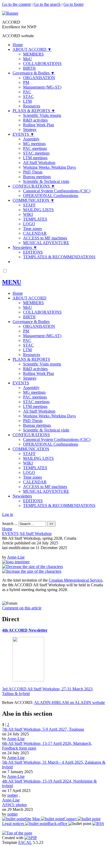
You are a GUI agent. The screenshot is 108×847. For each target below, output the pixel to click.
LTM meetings (35, 158)
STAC (28, 96)
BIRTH (29, 68)
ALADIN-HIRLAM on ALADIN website (69, 702)
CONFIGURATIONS (34, 186)
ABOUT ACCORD (32, 49)
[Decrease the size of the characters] (32, 566)
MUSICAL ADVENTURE (46, 243)
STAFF (29, 205)
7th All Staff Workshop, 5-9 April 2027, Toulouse (43, 729)
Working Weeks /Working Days (49, 167)
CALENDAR (35, 233)
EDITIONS (33, 252)
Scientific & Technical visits (46, 181)
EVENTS (23, 134)
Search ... (10, 523)
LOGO (29, 224)
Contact (71, 819)
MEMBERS (33, 54)
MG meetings (34, 143)
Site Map (33, 819)
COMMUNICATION (34, 200)
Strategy (30, 129)
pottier (12, 795)
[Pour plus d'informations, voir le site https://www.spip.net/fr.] (30, 837)
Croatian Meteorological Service (75, 580)
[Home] (10, 13)
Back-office (58, 823)
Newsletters (25, 247)
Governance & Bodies (34, 73)
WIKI (28, 214)
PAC (27, 92)
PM (26, 82)
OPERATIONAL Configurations (50, 195)
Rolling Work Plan (38, 125)
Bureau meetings (37, 176)
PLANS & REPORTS (34, 110)
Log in (7, 514)
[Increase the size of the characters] (31, 571)
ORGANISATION (39, 77)
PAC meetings (35, 148)
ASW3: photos (14, 804)
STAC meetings (36, 153)
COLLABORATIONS (42, 63)
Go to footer (73, 4)
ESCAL (25, 842)
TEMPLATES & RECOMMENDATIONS (59, 257)
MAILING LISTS (38, 209)
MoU (27, 59)
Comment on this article (21, 608)
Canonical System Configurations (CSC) (56, 191)
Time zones (32, 228)
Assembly (31, 139)
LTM (27, 101)
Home (18, 44)
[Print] (16, 562)
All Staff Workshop (39, 162)
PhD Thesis (32, 172)
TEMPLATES (35, 219)
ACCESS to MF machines (45, 238)
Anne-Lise (16, 557)
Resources (31, 106)
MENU (11, 282)
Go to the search (47, 4)
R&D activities (35, 120)
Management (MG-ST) (42, 87)
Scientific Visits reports (42, 115)
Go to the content (16, 4)
